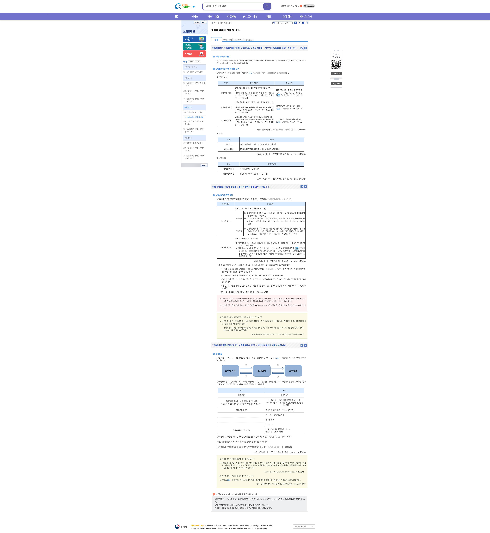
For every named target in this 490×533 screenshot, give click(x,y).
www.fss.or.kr (283, 472)
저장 (299, 23)
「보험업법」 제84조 (281, 253)
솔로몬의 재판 (250, 16)
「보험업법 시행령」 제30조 (262, 73)
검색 (267, 6)
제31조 (281, 73)
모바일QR (256, 525)
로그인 (283, 6)
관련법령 (249, 39)
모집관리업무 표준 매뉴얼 (283, 129)
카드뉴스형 (213, 16)
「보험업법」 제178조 (273, 269)
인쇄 (303, 23)
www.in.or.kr (264, 305)
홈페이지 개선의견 (261, 528)
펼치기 (191, 62)
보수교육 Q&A (295, 334)
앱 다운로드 (336, 73)
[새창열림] (181, 525)
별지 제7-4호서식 (257, 384)
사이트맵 (218, 525)
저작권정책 (209, 525)
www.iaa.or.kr (276, 334)
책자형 (194, 16)
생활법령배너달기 (266, 525)
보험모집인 (189, 31)
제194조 (236, 63)
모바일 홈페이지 (233, 525)
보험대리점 (188, 107)
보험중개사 (188, 137)
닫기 (197, 22)
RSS (224, 525)
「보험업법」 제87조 (286, 357)
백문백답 (231, 16)
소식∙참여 (287, 16)
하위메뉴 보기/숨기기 (184, 72)
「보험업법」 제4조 (287, 95)
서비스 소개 (306, 16)
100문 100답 (227, 39)
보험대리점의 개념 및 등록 (194, 117)
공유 (295, 23)
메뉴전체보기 (177, 16)
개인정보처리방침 (197, 525)
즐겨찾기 (307, 23)
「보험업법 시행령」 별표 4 (273, 218)
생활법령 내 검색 (282, 23)
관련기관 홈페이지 (300, 526)
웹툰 (269, 16)
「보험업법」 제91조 (268, 248)
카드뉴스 (238, 39)
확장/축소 (204, 22)
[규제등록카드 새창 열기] (250, 73)
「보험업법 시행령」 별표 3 (276, 199)
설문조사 (336, 83)
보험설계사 (188, 78)
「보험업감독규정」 (291, 221)
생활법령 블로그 (245, 525)
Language (310, 6)
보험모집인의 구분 (190, 67)
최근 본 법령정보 (294, 6)
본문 (216, 39)
